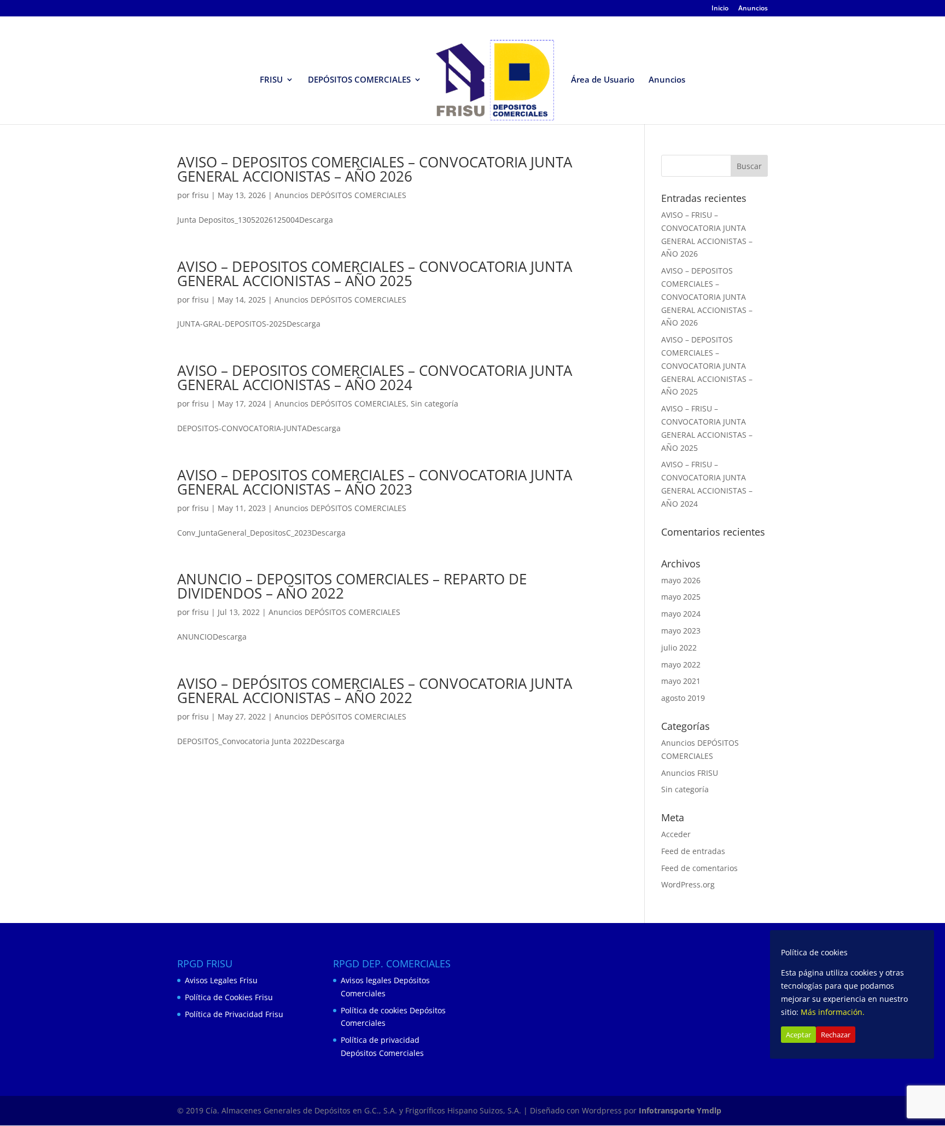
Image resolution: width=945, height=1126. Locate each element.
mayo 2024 (681, 613)
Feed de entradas (693, 851)
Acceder (676, 834)
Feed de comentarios (699, 868)
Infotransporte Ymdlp (680, 1110)
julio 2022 (679, 647)
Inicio (719, 9)
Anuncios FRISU (689, 773)
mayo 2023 (681, 630)
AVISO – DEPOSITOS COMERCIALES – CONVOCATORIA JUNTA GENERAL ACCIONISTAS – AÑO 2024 (374, 377)
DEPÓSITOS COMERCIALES (359, 80)
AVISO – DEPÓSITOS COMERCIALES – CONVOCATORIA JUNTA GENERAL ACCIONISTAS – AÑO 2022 (374, 690)
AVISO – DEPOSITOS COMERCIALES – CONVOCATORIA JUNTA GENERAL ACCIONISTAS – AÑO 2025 (374, 274)
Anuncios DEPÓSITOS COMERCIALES (340, 195)
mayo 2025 (681, 596)
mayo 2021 (681, 681)
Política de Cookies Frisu (229, 997)
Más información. (833, 1012)
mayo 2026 (681, 580)
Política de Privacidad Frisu (234, 1014)
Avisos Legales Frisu (221, 980)
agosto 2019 (683, 698)
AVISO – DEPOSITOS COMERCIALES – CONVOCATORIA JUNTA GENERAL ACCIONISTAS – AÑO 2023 (374, 482)
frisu (200, 195)
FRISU (271, 80)
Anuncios (753, 9)
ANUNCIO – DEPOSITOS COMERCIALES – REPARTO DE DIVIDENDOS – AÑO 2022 (352, 586)
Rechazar (835, 1035)
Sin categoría (434, 403)
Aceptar (798, 1035)
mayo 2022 (681, 664)
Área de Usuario (602, 80)
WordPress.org (688, 884)
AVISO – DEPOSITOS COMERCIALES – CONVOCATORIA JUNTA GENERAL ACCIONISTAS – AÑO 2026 (374, 169)
